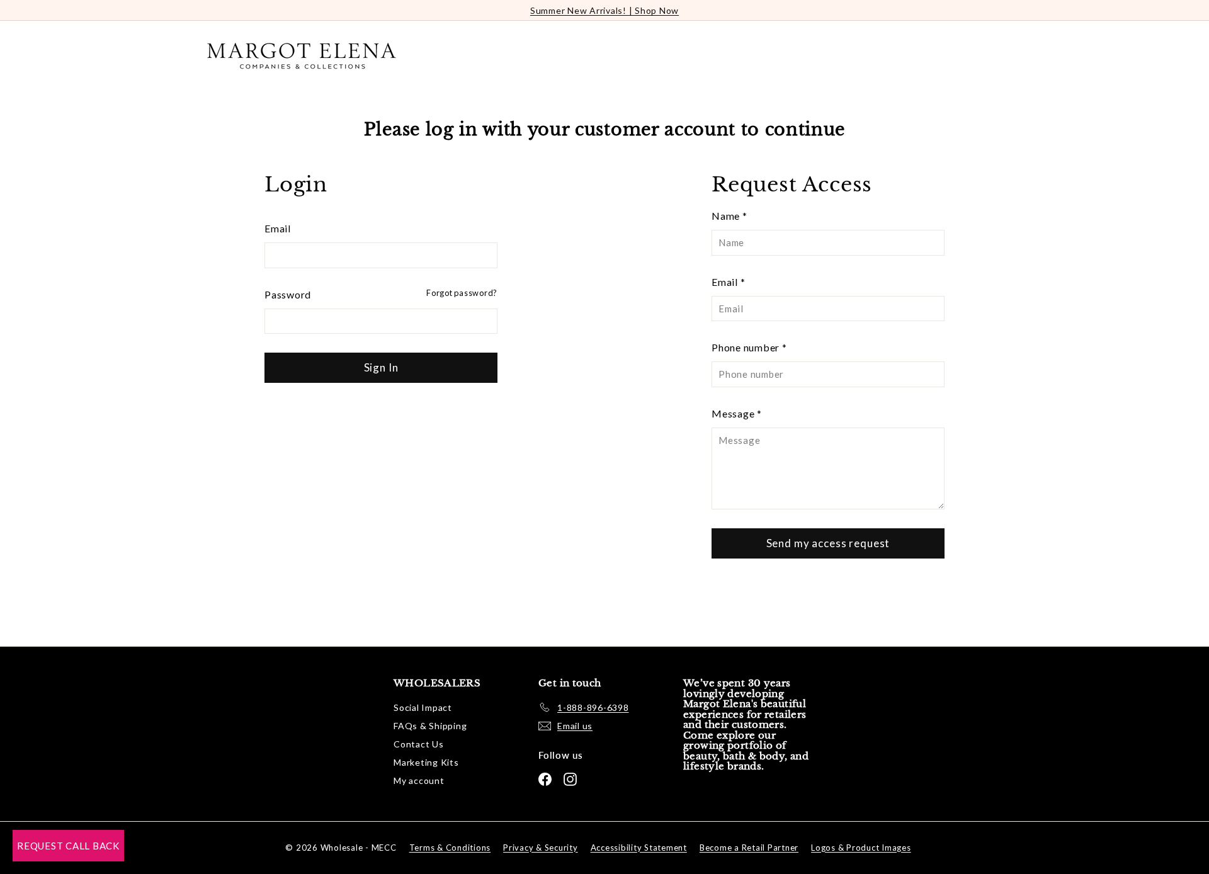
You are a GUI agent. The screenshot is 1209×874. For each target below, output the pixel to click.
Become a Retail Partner (749, 848)
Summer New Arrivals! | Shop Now (604, 10)
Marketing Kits (426, 762)
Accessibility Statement (639, 848)
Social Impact (423, 707)
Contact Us (419, 744)
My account (419, 780)
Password (287, 294)
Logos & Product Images (861, 848)
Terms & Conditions (450, 848)
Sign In (381, 367)
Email (277, 228)
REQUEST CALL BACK (68, 845)
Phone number (749, 347)
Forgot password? (461, 293)
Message (737, 413)
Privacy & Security (540, 848)
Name (729, 216)
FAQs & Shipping (430, 725)
